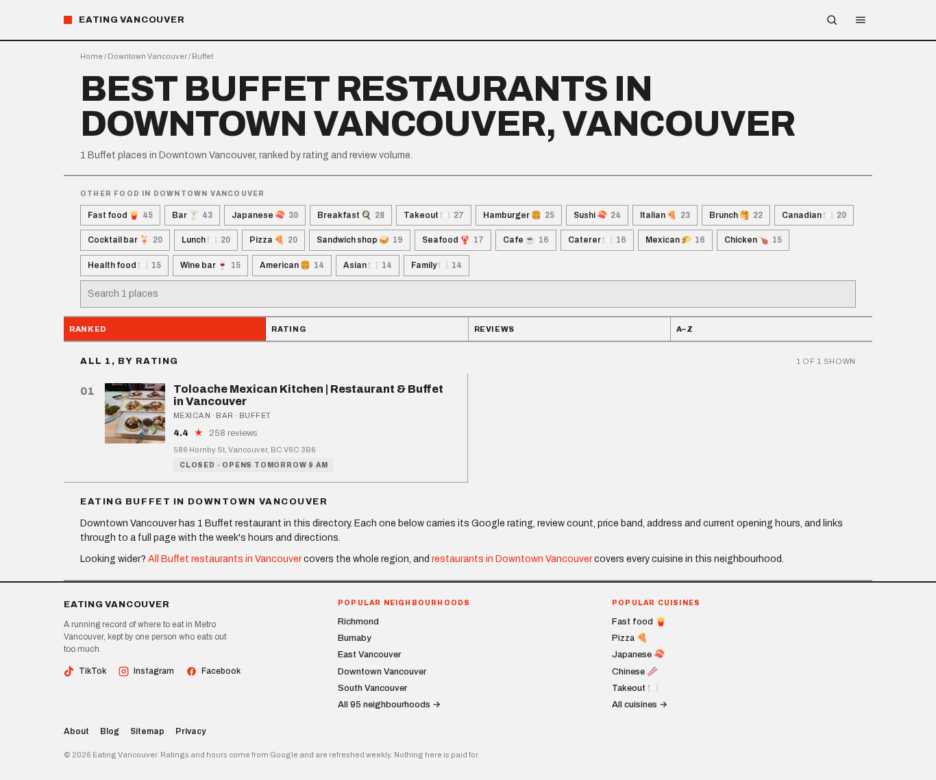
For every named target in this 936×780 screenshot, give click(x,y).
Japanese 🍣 (265, 215)
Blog (109, 731)
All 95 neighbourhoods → (389, 704)
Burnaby (354, 638)
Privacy (190, 731)
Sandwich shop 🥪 (360, 240)
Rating (288, 329)
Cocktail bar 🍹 (125, 240)
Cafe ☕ (526, 240)
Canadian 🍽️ (814, 215)
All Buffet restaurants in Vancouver (224, 559)
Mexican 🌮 (675, 240)
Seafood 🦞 (453, 240)
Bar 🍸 (192, 215)
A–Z (684, 329)
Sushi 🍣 (597, 215)
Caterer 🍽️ (597, 240)
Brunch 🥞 (736, 215)
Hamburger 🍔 (518, 215)
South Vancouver (372, 688)
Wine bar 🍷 (210, 265)
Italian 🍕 (665, 215)
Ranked (87, 329)
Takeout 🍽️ (434, 215)
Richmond (358, 621)
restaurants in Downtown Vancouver (512, 559)
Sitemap (147, 731)
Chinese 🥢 (635, 672)
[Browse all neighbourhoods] (831, 20)
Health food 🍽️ (124, 265)
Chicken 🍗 (753, 240)
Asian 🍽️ (367, 265)
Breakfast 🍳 (350, 215)
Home (91, 56)
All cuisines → (639, 704)
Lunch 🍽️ (206, 240)
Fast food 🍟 (120, 215)
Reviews (494, 329)
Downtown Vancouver (147, 56)
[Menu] (860, 20)
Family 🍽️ (436, 265)
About (76, 731)
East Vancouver (369, 654)
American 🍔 (292, 265)
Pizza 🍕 (273, 240)
